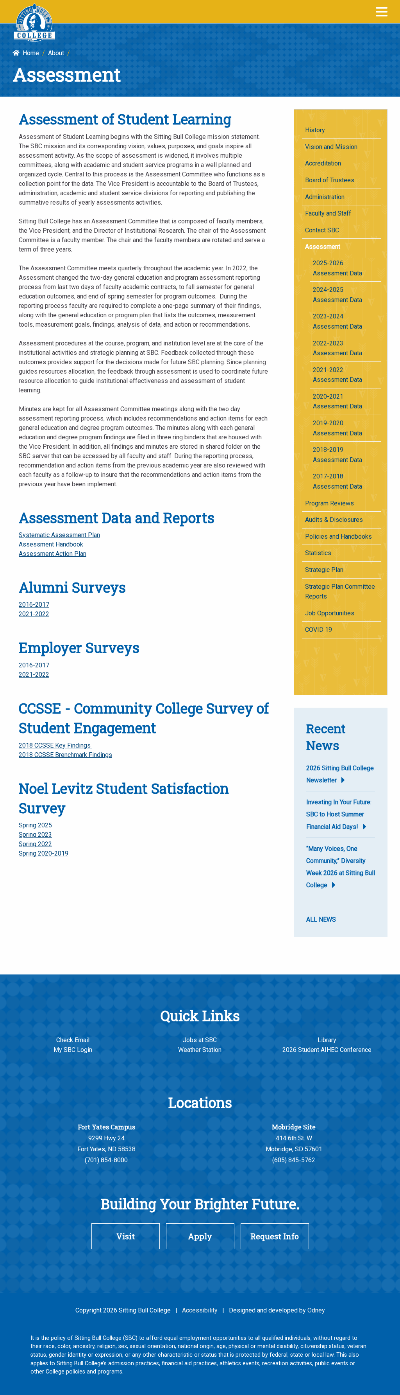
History (315, 130)
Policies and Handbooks (338, 536)
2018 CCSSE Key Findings (55, 745)
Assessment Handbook (51, 544)
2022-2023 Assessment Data (337, 348)
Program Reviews (329, 503)
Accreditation (323, 163)
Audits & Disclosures (334, 519)
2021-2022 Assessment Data (337, 375)
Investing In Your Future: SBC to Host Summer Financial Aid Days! (338, 814)
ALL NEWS (321, 919)
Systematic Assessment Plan (59, 535)
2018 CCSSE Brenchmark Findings (65, 755)
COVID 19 (318, 629)
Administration (325, 197)
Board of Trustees (329, 180)
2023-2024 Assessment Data (337, 321)
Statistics (318, 553)
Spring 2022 (35, 844)
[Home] (34, 23)
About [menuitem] (56, 53)
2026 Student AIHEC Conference (326, 1049)
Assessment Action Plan (52, 553)
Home (29, 53)
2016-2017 (34, 604)
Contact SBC (322, 230)
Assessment (322, 246)
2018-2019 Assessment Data (337, 455)
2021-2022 (34, 614)
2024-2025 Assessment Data (337, 295)
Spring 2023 (35, 834)
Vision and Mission (331, 147)
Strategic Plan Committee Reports (340, 591)
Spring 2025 (35, 825)
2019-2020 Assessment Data (337, 428)
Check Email (72, 1040)
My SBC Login (73, 1049)
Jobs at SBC (200, 1040)
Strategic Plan (324, 569)
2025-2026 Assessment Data (337, 268)
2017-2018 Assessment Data (337, 481)
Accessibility (200, 1310)
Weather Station (199, 1049)
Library (327, 1040)
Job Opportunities (329, 613)
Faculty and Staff (328, 213)
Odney (316, 1310)
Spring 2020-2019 (43, 853)
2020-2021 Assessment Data (337, 401)
